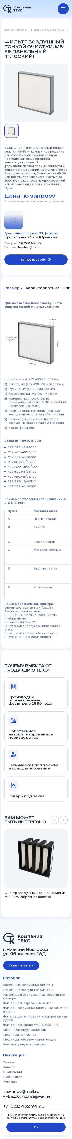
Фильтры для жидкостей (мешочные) (31, 1025)
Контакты (10, 1081)
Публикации (12, 1077)
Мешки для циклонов (19, 1035)
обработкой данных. (52, 1117)
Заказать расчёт (34, 259)
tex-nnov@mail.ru (21, 1092)
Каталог (22, 30)
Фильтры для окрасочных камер (27, 1003)
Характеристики (42, 288)
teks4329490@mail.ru (28, 1097)
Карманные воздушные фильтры (28, 985)
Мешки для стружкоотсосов (24, 1030)
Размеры (13, 288)
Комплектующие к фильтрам (25, 1044)
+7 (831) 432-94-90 (29, 243)
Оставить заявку (21, 965)
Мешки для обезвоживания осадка (30, 1039)
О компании (12, 1072)
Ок (36, 1127)
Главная (9, 30)
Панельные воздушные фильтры (28, 990)
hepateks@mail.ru (29, 247)
